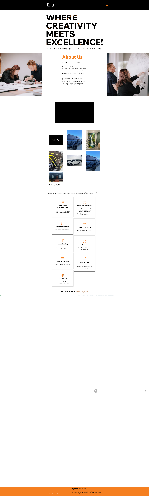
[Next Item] (145, 390)
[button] (107, 5)
